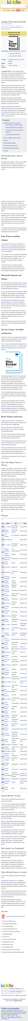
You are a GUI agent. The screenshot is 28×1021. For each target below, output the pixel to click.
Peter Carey (9, 344)
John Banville (13, 291)
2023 (3, 779)
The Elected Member (6, 251)
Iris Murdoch (8, 572)
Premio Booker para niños (18, 916)
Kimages (13, 10)
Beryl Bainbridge (5, 823)
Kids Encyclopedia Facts (6, 23)
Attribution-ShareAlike (15, 991)
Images (8, 10)
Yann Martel (8, 682)
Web (4, 10)
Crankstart (11, 56)
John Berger (14, 265)
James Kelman (5, 312)
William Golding (17, 286)
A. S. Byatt (7, 624)
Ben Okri (7, 629)
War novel (22, 652)
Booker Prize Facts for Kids (8, 995)
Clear (22, 6)
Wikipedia (19, 1013)
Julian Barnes (4, 495)
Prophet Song (11, 443)
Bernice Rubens (8, 248)
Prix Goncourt (5, 936)
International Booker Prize (16, 27)
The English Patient (17, 302)
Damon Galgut (5, 429)
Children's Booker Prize (6, 29)
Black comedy (23, 686)
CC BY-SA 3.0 (16, 1010)
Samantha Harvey (10, 447)
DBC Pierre (8, 686)
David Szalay (20, 456)
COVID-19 (13, 420)
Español (22, 10)
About (12, 1016)
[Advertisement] (14, 16)
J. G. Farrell (7, 545)
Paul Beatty (15, 389)
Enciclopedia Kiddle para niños (15, 1017)
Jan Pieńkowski (9, 230)
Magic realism (23, 586)
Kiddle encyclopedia (14, 988)
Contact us (3, 1017)
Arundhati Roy (9, 321)
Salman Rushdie (20, 295)
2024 (3, 782)
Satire (21, 744)
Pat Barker (7, 652)
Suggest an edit (18, 1000)
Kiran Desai (8, 699)
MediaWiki (15, 1014)
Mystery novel (23, 603)
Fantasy (22, 681)
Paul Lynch (24, 441)
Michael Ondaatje (5, 302)
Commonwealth (14, 87)
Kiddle (2, 1016)
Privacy (17, 1016)
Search (25, 6)
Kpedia (18, 10)
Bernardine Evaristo (11, 406)
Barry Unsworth (5, 304)
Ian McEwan (8, 665)
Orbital (20, 447)
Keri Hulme (7, 603)
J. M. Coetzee (19, 346)
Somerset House (12, 59)
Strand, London (20, 59)
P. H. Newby (8, 527)
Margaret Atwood (11, 348)
